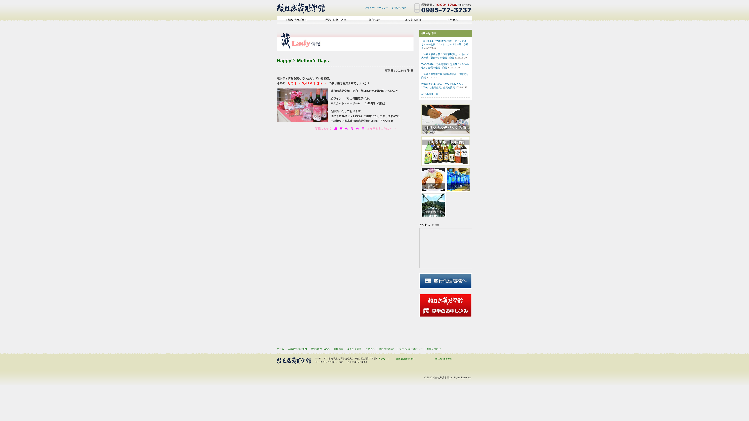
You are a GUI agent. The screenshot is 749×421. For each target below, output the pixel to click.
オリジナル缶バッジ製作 (447, 119)
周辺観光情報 (433, 204)
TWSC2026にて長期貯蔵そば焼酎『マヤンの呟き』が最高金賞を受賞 (445, 66)
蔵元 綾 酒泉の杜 (444, 359)
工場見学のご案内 (296, 21)
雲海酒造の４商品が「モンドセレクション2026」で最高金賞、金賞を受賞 (444, 86)
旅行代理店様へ (445, 281)
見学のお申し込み (335, 21)
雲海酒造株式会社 (405, 359)
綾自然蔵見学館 (301, 8)
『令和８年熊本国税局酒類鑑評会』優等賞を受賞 (444, 76)
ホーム (280, 349)
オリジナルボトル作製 (447, 151)
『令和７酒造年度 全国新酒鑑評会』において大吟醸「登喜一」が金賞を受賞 (445, 56)
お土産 (458, 180)
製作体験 (374, 21)
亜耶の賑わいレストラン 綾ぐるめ (433, 180)
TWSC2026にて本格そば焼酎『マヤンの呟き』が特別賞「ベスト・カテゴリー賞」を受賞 (444, 44)
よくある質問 (413, 21)
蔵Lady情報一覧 (429, 94)
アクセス (452, 21)
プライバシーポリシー (376, 7)
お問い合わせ (399, 7)
